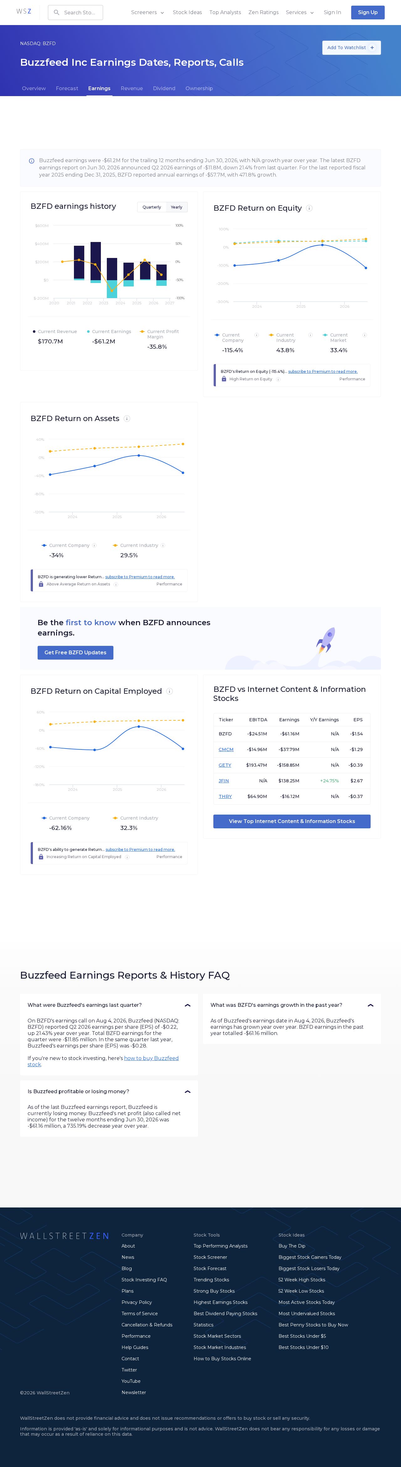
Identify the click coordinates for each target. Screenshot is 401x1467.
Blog (127, 1268)
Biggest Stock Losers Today (309, 1268)
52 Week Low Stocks (301, 1291)
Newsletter (134, 1392)
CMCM (226, 749)
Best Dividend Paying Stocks (225, 1313)
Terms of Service (140, 1313)
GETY (225, 765)
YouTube (131, 1381)
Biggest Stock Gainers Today (310, 1257)
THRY (225, 796)
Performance (136, 1336)
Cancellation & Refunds (147, 1325)
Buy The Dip (292, 1246)
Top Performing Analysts (220, 1246)
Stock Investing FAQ (144, 1280)
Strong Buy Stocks (214, 1291)
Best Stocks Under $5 (302, 1336)
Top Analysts (225, 12)
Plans (127, 1291)
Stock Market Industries (220, 1347)
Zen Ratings (263, 12)
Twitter (129, 1370)
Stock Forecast (210, 1268)
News (128, 1257)
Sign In (332, 12)
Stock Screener (210, 1257)
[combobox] (75, 12)
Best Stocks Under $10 (304, 1347)
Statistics (203, 1325)
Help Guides (135, 1347)
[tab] (34, 88)
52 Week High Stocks (302, 1280)
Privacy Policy (137, 1302)
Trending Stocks (211, 1280)
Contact (130, 1358)
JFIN (224, 781)
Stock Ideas (187, 12)
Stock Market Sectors (217, 1336)
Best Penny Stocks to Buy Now (313, 1325)
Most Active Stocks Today (307, 1302)
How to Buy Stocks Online (222, 1358)
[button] (109, 1005)
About (128, 1246)
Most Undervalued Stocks (307, 1313)
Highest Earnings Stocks (220, 1302)
